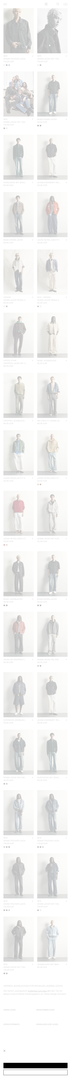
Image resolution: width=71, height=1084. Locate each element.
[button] (35, 1065)
